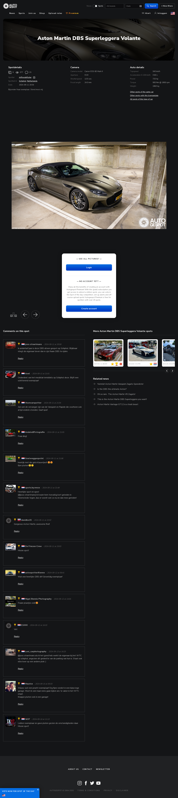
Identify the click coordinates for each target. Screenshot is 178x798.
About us (73, 769)
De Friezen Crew (33, 546)
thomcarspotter (33, 402)
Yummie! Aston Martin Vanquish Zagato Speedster (120, 384)
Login (89, 267)
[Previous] (167, 370)
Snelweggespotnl (34, 458)
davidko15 (26, 520)
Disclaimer (122, 790)
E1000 (24, 625)
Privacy (108, 790)
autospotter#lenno (35, 572)
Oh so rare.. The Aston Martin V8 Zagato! (116, 394)
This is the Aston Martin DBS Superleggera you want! (122, 399)
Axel (27, 373)
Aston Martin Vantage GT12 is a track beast (117, 404)
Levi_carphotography (35, 651)
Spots (100, 6)
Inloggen (162, 13)
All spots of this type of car (141, 99)
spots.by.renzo (32, 487)
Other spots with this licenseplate (144, 95)
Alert (148, 13)
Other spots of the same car (142, 92)
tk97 (27, 719)
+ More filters (167, 6)
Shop (42, 13)
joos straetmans (33, 344)
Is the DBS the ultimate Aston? (112, 389)
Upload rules (55, 13)
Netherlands (32, 81)
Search (153, 6)
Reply (20, 358)
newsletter (103, 769)
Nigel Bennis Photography (38, 598)
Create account (89, 308)
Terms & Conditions (88, 790)
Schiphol (22, 81)
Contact (87, 769)
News (89, 6)
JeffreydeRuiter (25, 77)
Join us (32, 13)
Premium (73, 13)
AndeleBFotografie (35, 432)
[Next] (172, 370)
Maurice (29, 683)
